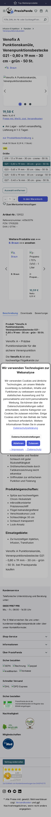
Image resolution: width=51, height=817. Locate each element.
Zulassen (33, 443)
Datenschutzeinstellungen (26, 436)
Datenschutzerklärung (25, 428)
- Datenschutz (33, 449)
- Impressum (17, 449)
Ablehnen (18, 443)
